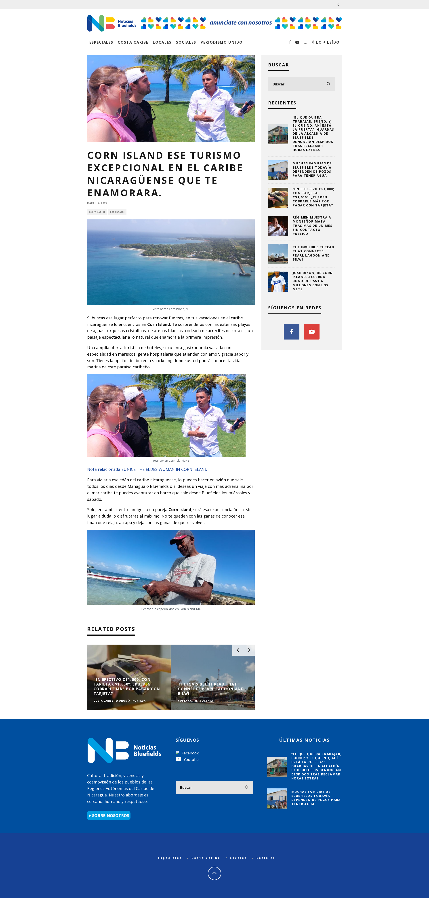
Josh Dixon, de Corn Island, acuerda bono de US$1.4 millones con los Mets (313, 281)
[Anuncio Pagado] (241, 17)
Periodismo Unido (222, 42)
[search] (328, 84)
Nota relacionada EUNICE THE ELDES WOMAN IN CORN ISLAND (147, 469)
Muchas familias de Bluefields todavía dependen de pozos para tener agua (312, 169)
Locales (162, 42)
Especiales (101, 42)
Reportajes (117, 212)
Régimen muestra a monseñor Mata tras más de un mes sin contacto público (312, 225)
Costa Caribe (133, 42)
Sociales (186, 42)
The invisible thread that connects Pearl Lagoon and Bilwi (313, 253)
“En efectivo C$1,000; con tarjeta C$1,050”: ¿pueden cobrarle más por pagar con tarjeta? (313, 197)
